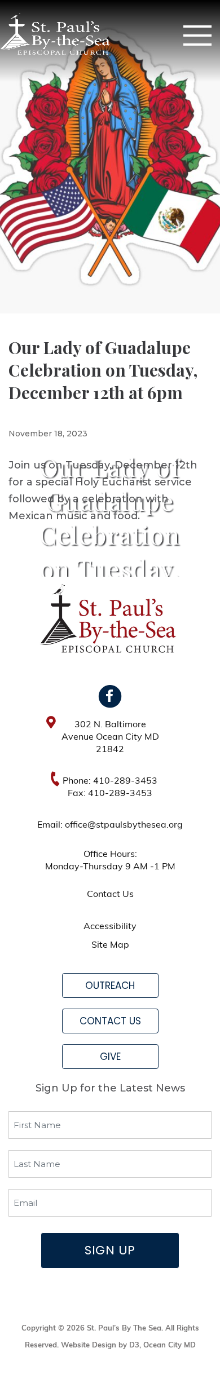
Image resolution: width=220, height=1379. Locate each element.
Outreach (110, 985)
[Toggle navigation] (197, 35)
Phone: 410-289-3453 (110, 781)
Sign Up (110, 1250)
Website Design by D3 (100, 1345)
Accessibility (110, 926)
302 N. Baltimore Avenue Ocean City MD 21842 (110, 737)
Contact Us (110, 894)
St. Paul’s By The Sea (124, 1328)
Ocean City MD (169, 1345)
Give (110, 1056)
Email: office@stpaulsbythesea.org (110, 825)
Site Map (110, 945)
